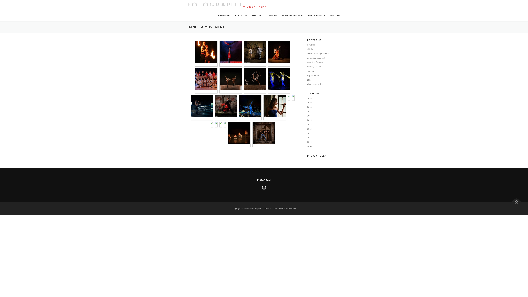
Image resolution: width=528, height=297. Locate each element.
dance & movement (316, 58)
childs (310, 49)
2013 (309, 129)
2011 (309, 137)
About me (335, 15)
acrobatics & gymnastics (318, 53)
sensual (310, 71)
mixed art (257, 15)
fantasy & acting (314, 66)
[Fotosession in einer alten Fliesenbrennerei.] (264, 133)
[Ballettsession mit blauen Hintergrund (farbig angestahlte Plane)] (293, 96)
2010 (309, 142)
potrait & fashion (315, 62)
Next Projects (316, 15)
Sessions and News (293, 15)
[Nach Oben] (516, 202)
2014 (309, 124)
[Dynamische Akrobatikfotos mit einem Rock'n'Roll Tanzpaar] (202, 106)
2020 (309, 98)
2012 (309, 133)
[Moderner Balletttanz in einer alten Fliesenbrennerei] (275, 106)
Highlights (224, 15)
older (309, 146)
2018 (309, 107)
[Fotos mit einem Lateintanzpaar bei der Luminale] (250, 106)
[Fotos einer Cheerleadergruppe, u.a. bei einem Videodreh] (206, 79)
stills (309, 80)
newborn (311, 44)
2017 (309, 111)
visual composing (315, 84)
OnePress (268, 208)
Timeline (272, 15)
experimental (313, 75)
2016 (309, 115)
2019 (309, 102)
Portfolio (241, 15)
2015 (309, 120)
